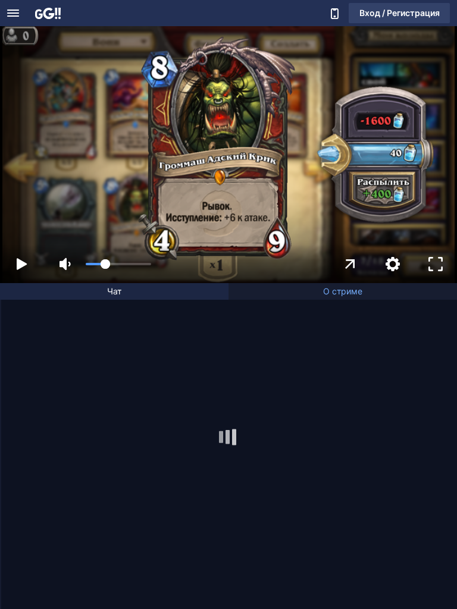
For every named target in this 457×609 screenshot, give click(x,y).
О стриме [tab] (342, 291)
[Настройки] (392, 264)
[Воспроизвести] (21, 264)
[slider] (118, 264)
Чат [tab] (114, 291)
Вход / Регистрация (399, 13)
